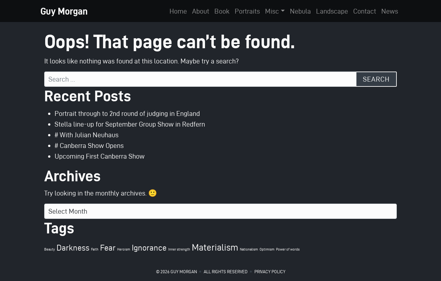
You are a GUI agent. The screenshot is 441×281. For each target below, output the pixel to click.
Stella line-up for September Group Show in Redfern (130, 124)
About (200, 11)
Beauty (49, 249)
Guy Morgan (64, 11)
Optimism (267, 249)
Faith (94, 249)
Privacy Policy (269, 271)
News (389, 11)
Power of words (288, 249)
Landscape (332, 11)
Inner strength (179, 249)
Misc (272, 11)
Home (178, 11)
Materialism (215, 247)
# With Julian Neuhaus (86, 135)
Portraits (247, 11)
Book (222, 11)
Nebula (300, 11)
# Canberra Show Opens (89, 145)
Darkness (72, 247)
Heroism (123, 249)
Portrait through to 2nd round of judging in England (127, 113)
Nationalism (249, 249)
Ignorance (149, 247)
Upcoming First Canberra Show (100, 156)
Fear (108, 247)
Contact (364, 11)
